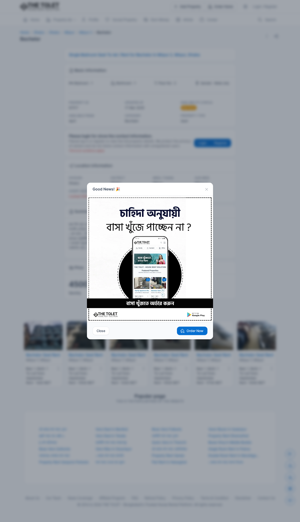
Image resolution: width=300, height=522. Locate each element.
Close (101, 331)
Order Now (195, 331)
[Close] (206, 189)
